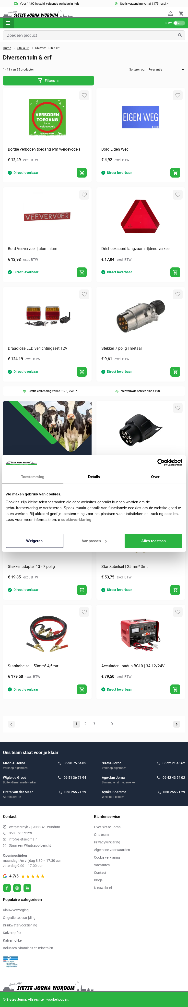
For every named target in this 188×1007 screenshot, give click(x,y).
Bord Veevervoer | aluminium (32, 248)
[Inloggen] (171, 13)
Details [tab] (94, 477)
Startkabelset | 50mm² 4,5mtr (33, 666)
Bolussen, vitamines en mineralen (28, 948)
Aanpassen (91, 541)
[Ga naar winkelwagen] (181, 13)
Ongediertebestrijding (19, 918)
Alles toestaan (153, 541)
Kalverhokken (13, 940)
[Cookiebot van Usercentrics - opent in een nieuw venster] (161, 462)
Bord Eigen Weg (115, 149)
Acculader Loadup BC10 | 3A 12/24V (132, 666)
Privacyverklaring (107, 842)
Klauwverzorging (16, 910)
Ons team (101, 835)
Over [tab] (155, 477)
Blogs (98, 880)
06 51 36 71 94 (75, 777)
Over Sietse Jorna (107, 827)
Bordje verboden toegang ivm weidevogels (44, 149)
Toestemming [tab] (32, 477)
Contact (100, 873)
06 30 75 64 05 (75, 763)
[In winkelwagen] (82, 173)
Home (7, 48)
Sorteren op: (137, 69)
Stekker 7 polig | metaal (121, 348)
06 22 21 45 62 (174, 763)
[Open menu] (8, 23)
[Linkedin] (27, 888)
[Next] (176, 724)
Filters (50, 81)
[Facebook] (7, 888)
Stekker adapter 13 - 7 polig (31, 566)
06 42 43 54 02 (174, 777)
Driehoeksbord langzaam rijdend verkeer (136, 248)
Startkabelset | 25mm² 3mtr (125, 566)
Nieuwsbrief (103, 888)
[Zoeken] (181, 35)
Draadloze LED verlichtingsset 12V (37, 348)
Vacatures (102, 865)
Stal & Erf (23, 48)
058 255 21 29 (75, 792)
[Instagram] (17, 888)
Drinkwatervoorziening (20, 925)
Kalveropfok (12, 933)
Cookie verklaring (107, 857)
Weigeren (34, 541)
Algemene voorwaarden (112, 850)
